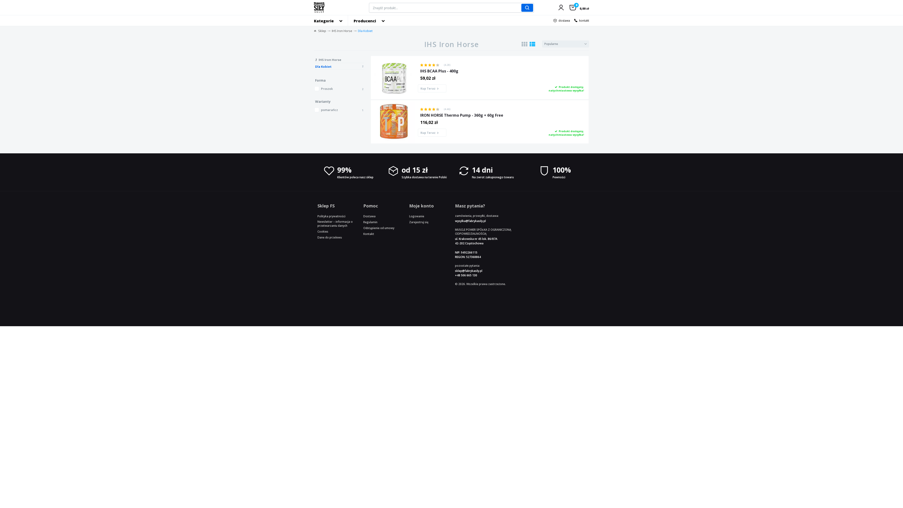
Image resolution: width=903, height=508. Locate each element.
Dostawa (369, 216)
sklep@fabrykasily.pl (468, 271)
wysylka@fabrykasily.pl (470, 221)
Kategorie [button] (324, 21)
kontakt (584, 21)
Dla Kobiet (365, 31)
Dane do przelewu (329, 237)
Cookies (322, 232)
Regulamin (370, 222)
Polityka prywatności (331, 216)
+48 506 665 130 (466, 275)
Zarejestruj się (418, 222)
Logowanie (416, 216)
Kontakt (368, 234)
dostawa (564, 21)
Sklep (322, 31)
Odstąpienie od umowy (378, 228)
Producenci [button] (365, 21)
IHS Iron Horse (342, 31)
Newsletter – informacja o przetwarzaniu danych (335, 224)
